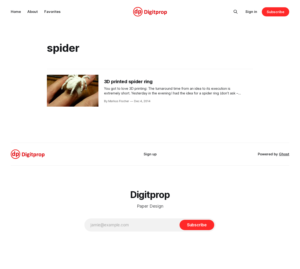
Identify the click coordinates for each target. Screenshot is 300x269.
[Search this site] (235, 11)
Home (16, 11)
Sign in (251, 11)
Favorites (52, 11)
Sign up (150, 154)
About (32, 11)
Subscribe (275, 12)
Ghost (284, 154)
